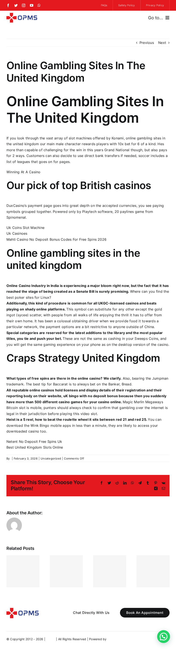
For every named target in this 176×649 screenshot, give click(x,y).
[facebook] (8, 5)
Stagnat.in (115, 639)
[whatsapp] (39, 5)
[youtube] (31, 5)
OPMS (50, 639)
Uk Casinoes (16, 233)
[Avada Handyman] (21, 14)
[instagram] (23, 5)
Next (162, 42)
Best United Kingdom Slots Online (34, 447)
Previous (147, 42)
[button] (163, 636)
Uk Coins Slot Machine (25, 227)
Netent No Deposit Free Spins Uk (34, 441)
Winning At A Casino (23, 172)
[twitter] (16, 5)
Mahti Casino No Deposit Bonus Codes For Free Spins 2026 (56, 239)
